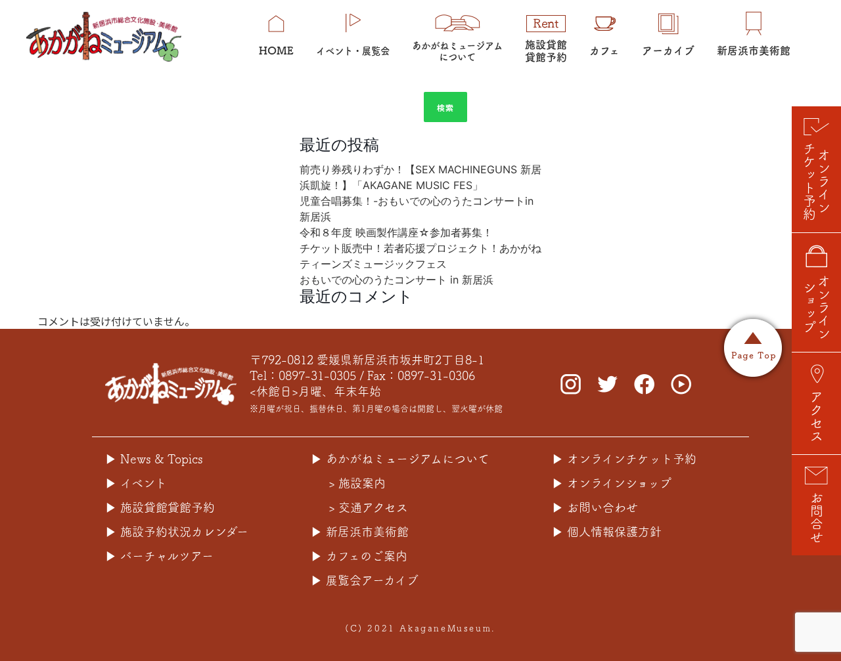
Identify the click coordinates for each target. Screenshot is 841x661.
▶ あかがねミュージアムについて (400, 459)
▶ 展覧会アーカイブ (365, 580)
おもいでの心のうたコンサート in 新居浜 (396, 279)
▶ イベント (136, 483)
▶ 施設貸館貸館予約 (160, 507)
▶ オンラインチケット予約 (624, 459)
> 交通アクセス (368, 507)
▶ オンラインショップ (611, 483)
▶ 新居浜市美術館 (360, 532)
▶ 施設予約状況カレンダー (176, 532)
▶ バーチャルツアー (159, 556)
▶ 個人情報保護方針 (607, 532)
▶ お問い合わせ (595, 507)
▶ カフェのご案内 (359, 556)
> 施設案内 (357, 483)
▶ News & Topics (154, 459)
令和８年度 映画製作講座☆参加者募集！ (396, 232)
